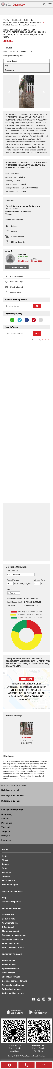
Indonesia (6, 840)
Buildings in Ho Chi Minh (12, 795)
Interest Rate (39, 580)
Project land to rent (11, 943)
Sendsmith (46, 340)
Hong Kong (6, 814)
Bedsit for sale (8, 964)
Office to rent (8, 927)
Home (4, 856)
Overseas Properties (11, 901)
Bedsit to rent (8, 919)
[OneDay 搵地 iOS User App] (15, 1012)
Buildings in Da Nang (11, 801)
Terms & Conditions (39, 1056)
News (4, 868)
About (5, 860)
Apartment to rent (10, 923)
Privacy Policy (8, 880)
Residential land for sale (13, 985)
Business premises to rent (14, 935)
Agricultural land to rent (13, 947)
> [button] (44, 91)
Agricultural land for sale (13, 993)
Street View (9, 70)
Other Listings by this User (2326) (30, 261)
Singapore (6, 831)
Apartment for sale (10, 968)
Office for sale (8, 973)
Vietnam (5, 818)
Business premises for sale (14, 981)
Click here (26, 679)
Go (36, 306)
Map (6, 66)
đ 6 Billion (26, 737)
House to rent (8, 915)
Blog (4, 897)
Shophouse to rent (10, 931)
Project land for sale (11, 989)
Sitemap (6, 876)
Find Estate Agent (10, 884)
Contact (5, 864)
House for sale (8, 960)
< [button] (9, 91)
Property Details (11, 61)
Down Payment (13, 580)
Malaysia (5, 835)
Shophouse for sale (11, 977)
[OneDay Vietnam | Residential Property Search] (13, 4)
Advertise (6, 872)
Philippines (6, 823)
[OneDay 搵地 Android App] (38, 1012)
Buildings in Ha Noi (10, 790)
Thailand (5, 827)
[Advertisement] (26, 370)
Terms (9, 589)
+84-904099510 (19, 267)
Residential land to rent (12, 939)
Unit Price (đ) (12, 570)
